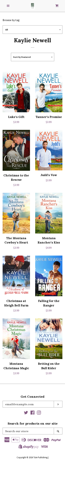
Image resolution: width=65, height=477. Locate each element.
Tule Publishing (40, 457)
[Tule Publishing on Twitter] (26, 413)
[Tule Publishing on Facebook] (32, 413)
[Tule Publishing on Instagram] (39, 413)
